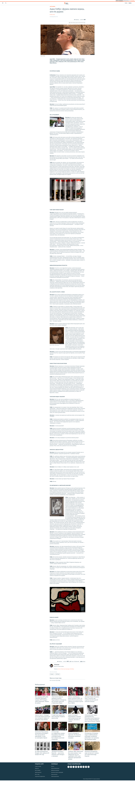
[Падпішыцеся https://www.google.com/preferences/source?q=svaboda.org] (69, 767)
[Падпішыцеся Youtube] (76, 767)
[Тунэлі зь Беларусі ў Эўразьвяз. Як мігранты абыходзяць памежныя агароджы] (75, 727)
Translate (133, 0)
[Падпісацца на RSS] (88, 767)
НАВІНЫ (130, 3)
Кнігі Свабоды (37, 770)
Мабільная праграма (55, 770)
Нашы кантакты (54, 774)
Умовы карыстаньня (55, 776)
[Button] (76, 19)
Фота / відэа (37, 774)
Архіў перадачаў (38, 772)
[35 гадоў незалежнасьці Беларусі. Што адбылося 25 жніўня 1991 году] (42, 746)
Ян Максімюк (52, 14)
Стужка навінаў (38, 766)
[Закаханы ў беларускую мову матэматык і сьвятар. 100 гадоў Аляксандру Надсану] (92, 746)
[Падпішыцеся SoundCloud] (81, 767)
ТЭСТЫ (126, 3)
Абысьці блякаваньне (55, 768)
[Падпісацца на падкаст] (79, 767)
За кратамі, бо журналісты (40, 776)
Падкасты (37, 768)
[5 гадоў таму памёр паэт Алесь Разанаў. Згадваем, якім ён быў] (59, 709)
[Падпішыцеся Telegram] (86, 767)
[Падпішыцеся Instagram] (83, 767)
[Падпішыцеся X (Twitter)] (74, 767)
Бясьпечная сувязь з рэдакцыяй (57, 772)
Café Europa (52, 6)
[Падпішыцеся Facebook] (71, 767)
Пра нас (52, 766)
